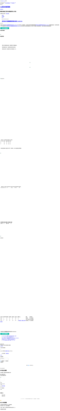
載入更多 (2, 356)
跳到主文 (1, 9)
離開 (5, 409)
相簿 (3, 15)
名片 (3, 17)
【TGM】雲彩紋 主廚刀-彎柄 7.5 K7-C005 (8, 340)
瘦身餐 (1, 321)
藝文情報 (7, 13)
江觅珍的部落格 (5, 7)
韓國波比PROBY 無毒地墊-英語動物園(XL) (8, 339)
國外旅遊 (7, 353)
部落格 (3, 16)
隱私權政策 (35, 398)
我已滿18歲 (2, 409)
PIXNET (23, 398)
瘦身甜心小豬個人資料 (22, 320)
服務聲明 (38, 398)
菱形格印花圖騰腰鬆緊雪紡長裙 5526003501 (12, 21)
